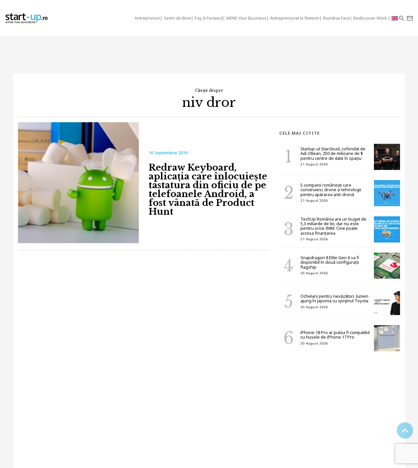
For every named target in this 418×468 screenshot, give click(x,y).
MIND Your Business (246, 18)
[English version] (395, 18)
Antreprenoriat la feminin (294, 18)
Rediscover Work (370, 18)
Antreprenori (147, 18)
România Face (336, 18)
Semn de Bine (177, 18)
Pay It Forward (209, 18)
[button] (401, 18)
